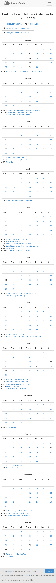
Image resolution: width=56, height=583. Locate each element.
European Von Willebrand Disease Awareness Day (23, 110)
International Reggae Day (15, 334)
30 (37, 67)
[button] (49, 3)
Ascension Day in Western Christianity (19, 244)
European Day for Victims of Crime (18, 115)
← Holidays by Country (13, 24)
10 (14, 97)
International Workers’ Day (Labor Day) (19, 239)
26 (6, 67)
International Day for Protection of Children (21, 294)
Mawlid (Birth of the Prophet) (16, 389)
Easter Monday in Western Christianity (19, 201)
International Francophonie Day (17, 160)
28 (21, 67)
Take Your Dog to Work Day (15, 296)
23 (37, 63)
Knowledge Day (11, 427)
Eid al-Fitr (9, 162)
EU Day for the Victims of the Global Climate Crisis (23, 337)
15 (51, 97)
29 (51, 149)
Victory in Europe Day (13, 241)
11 (51, 54)
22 (51, 101)
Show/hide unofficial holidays (17, 33)
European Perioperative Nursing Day (19, 112)
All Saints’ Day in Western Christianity (19, 511)
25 (51, 63)
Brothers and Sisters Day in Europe (18, 250)
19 (6, 63)
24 (43, 63)
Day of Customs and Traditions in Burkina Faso (22, 246)
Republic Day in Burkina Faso (16, 554)
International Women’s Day (15, 158)
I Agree (49, 571)
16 (37, 58)
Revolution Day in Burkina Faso (17, 382)
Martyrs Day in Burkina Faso (16, 468)
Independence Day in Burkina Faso (18, 384)
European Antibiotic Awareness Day (18, 515)
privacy (27, 576)
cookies (10, 571)
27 (14, 67)
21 (21, 63)
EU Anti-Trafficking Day (14, 466)
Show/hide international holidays (19, 28)
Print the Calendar (35, 24)
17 (43, 58)
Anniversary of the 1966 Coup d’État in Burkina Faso (24, 71)
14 (21, 58)
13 (14, 58)
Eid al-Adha (10, 248)
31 (43, 67)
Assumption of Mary (13, 386)
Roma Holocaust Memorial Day (17, 379)
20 (14, 63)
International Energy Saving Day (17, 513)
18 (51, 58)
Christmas (9, 556)
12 (30, 97)
